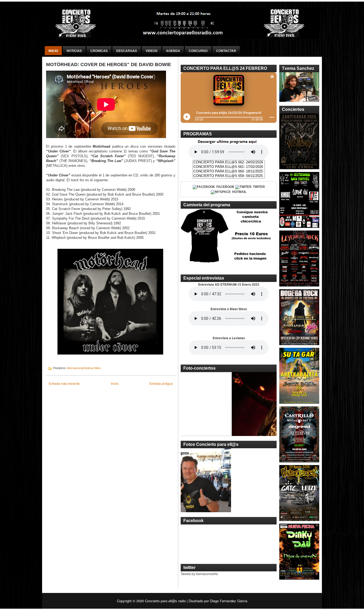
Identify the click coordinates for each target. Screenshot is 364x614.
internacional (75, 368)
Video (97, 368)
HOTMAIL (239, 192)
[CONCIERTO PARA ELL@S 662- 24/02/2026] (229, 162)
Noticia (88, 368)
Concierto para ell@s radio (165, 600)
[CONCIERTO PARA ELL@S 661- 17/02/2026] (229, 167)
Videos (151, 50)
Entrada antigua (161, 383)
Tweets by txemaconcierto (199, 573)
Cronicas (99, 50)
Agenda (173, 50)
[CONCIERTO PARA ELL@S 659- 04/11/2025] (229, 176)
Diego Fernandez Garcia (228, 600)
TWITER (259, 187)
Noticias (74, 50)
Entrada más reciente (64, 383)
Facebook (225, 187)
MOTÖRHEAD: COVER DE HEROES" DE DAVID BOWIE (108, 64)
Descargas (126, 50)
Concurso (198, 50)
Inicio (53, 50)
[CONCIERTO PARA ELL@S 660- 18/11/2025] (229, 171)
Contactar (226, 50)
